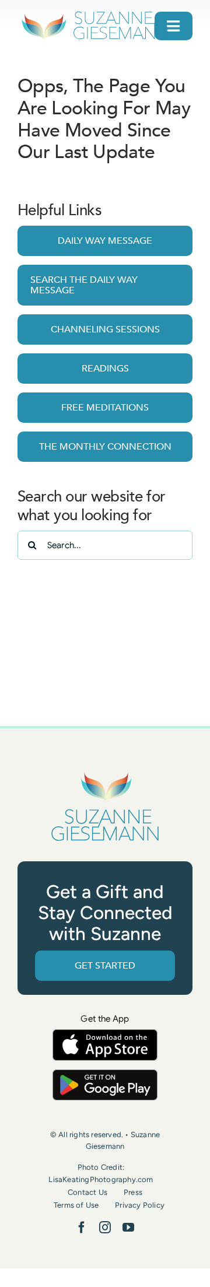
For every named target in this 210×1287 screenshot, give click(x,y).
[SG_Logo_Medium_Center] (105, 772)
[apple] (105, 1035)
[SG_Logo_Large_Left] (95, 14)
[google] (105, 1075)
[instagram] (105, 1227)
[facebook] (82, 1227)
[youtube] (128, 1227)
